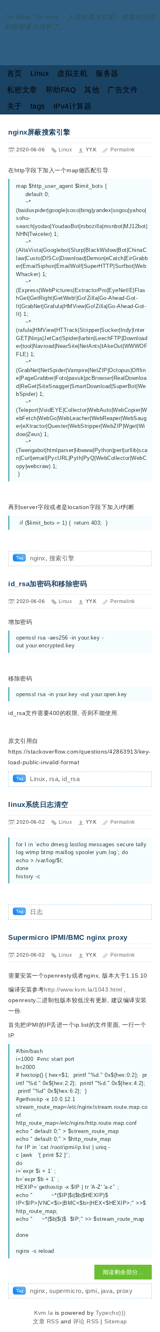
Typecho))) (111, 1312)
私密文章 (22, 90)
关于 (14, 106)
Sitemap (115, 1321)
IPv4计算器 (72, 106)
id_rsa (71, 778)
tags (37, 106)
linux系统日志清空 (38, 805)
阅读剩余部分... (123, 1272)
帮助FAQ (61, 90)
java (107, 1290)
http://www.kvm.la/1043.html (83, 989)
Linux (39, 73)
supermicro (65, 1290)
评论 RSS (86, 1321)
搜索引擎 (62, 558)
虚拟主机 (72, 73)
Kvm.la (44, 1312)
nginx (38, 558)
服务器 (107, 73)
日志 (36, 911)
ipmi (91, 1290)
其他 (91, 90)
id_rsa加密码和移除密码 (47, 584)
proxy (125, 1290)
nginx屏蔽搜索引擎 (39, 132)
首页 (14, 73)
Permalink (122, 150)
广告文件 (122, 90)
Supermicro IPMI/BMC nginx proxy (68, 937)
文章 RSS (46, 1321)
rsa (54, 778)
